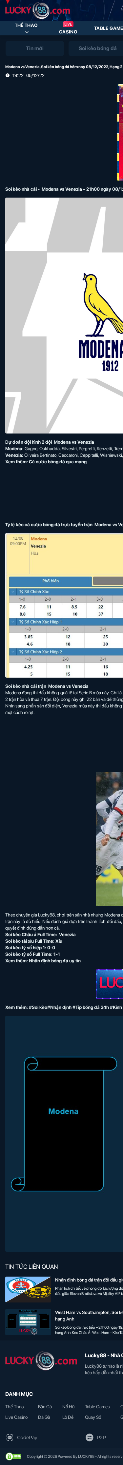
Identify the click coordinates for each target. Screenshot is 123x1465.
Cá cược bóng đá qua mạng (58, 461)
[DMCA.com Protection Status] (13, 1456)
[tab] (34, 48)
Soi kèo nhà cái (21, 189)
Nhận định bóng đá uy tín (55, 960)
